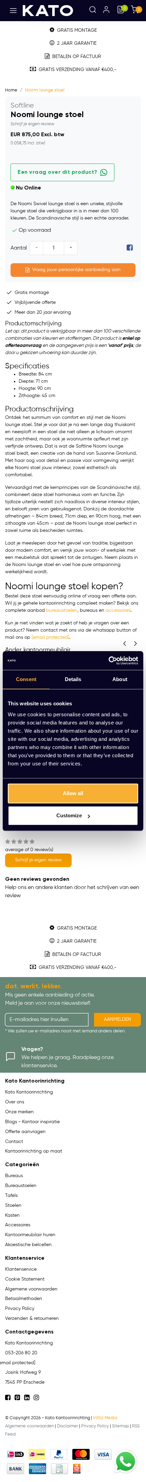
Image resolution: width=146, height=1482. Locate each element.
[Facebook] (130, 248)
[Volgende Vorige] (135, 643)
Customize (69, 815)
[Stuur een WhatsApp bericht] (125, 1461)
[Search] (93, 10)
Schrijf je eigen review (32, 124)
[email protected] (50, 637)
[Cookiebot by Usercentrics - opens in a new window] (108, 660)
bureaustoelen (61, 610)
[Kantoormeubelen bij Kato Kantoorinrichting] (48, 10)
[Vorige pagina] (125, 643)
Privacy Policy (95, 1426)
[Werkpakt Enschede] (77, 1468)
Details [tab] (73, 679)
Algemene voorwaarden (29, 1426)
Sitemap (120, 1426)
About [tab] (119, 679)
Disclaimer (67, 1426)
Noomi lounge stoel (45, 90)
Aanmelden (117, 1019)
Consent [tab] (26, 679)
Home (11, 90)
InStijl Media (105, 1418)
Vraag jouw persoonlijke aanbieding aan (76, 269)
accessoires (118, 610)
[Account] (106, 10)
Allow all (73, 793)
